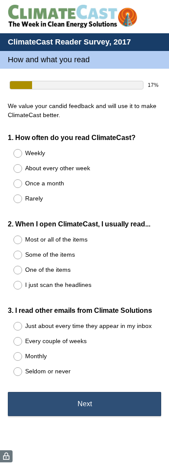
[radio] (12, 153)
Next (85, 403)
